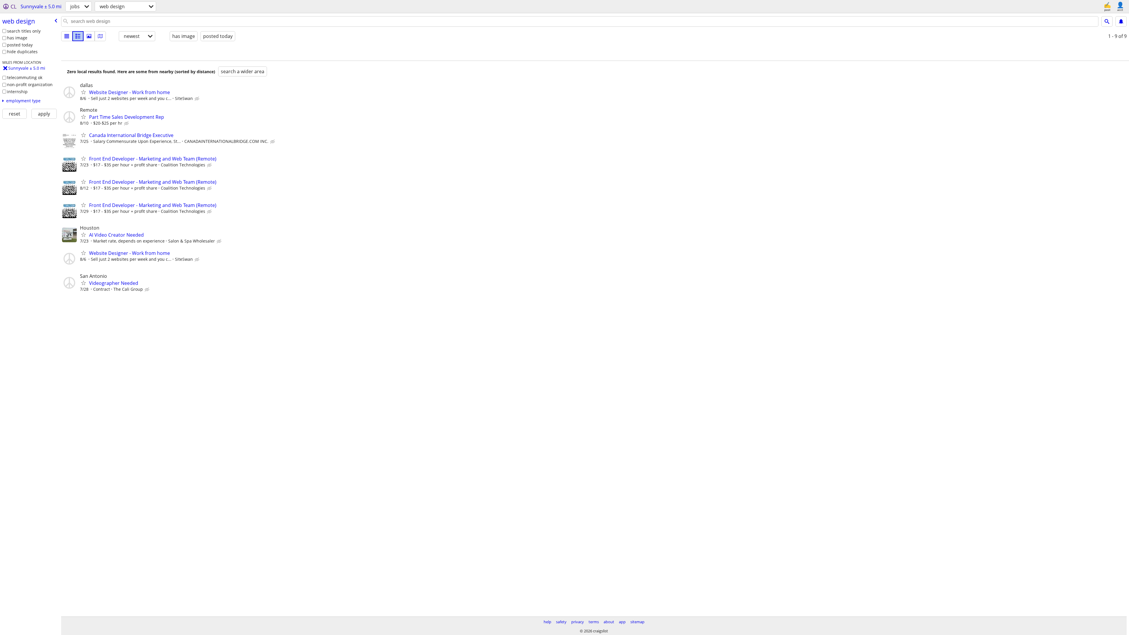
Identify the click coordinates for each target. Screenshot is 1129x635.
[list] (66, 36)
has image (17, 38)
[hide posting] (197, 98)
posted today (20, 45)
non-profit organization (30, 84)
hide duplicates (22, 51)
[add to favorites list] (83, 92)
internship (17, 91)
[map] (100, 36)
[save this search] (1121, 21)
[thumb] (77, 36)
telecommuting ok (24, 77)
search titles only (24, 31)
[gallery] (89, 36)
